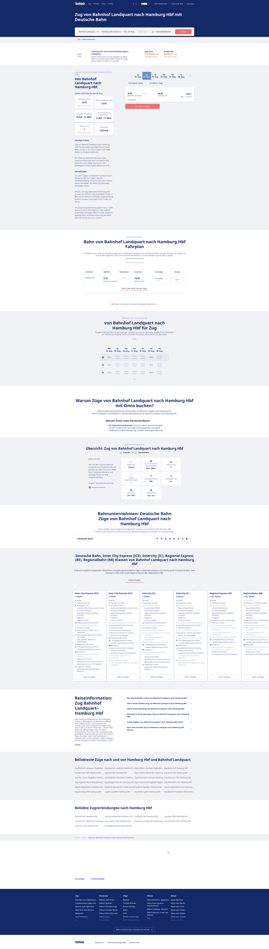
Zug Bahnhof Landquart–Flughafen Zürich (91, 768)
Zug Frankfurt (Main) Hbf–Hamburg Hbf (150, 773)
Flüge (104, 4)
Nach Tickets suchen (84, 106)
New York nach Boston (84, 910)
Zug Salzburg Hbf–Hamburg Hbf (147, 792)
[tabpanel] (134, 633)
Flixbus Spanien (105, 903)
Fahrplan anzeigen (84, 132)
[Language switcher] (145, 4)
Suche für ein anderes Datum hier (134, 290)
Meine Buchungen (160, 4)
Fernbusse (103, 896)
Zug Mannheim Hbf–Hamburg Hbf (178, 782)
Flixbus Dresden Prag (108, 906)
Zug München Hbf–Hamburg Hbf (88, 773)
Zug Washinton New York (85, 903)
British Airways (129, 906)
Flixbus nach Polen (106, 900)
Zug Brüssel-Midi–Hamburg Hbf (117, 792)
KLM (125, 913)
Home (77, 837)
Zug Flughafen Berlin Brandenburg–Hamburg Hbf (94, 782)
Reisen (173, 896)
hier (156, 304)
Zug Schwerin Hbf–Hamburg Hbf (118, 821)
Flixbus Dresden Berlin (108, 910)
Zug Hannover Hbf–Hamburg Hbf (177, 777)
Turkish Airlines (129, 903)
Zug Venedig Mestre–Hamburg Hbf (89, 787)
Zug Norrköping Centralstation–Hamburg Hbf (123, 816)
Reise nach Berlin (178, 903)
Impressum (99, 942)
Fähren (110, 4)
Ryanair (126, 900)
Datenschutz (134, 942)
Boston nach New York (84, 906)
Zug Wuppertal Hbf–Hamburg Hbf (118, 826)
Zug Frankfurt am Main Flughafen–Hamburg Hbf (153, 768)
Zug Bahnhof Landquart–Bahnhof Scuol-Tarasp (123, 768)
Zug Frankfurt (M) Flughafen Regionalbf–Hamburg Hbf (156, 782)
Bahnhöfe (79, 913)
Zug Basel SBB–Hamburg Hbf (175, 816)
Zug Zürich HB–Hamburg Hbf (175, 773)
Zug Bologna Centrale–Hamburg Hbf (119, 782)
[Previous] (102, 349)
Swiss (125, 910)
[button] (130, 31)
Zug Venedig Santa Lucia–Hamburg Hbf (180, 787)
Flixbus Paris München (108, 913)
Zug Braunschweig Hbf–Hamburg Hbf (149, 821)
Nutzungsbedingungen (116, 942)
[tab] (135, 83)
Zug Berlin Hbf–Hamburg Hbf (176, 768)
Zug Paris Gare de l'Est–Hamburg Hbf (119, 787)
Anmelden (190, 4)
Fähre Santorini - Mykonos (158, 900)
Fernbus (96, 4)
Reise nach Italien (178, 913)
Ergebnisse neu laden (133, 262)
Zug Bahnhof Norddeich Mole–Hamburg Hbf (182, 792)
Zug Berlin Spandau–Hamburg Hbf (148, 787)
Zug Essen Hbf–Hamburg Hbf (86, 826)
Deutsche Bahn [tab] (135, 580)
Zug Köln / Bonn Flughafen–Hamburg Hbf (91, 777)
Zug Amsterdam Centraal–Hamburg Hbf (150, 777)
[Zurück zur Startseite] (81, 3)
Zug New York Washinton (85, 900)
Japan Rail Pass (177, 900)
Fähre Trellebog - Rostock (157, 909)
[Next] (190, 76)
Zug (89, 4)
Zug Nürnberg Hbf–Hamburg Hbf (88, 792)
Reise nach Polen (178, 910)
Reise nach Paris (177, 906)
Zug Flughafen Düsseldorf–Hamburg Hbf (121, 777)
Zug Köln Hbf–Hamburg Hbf (116, 773)
